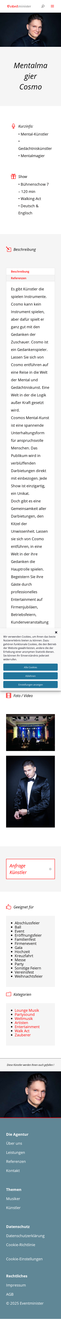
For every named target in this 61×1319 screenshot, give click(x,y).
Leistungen (15, 1152)
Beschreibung (20, 271)
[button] (56, 632)
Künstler (13, 1207)
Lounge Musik (27, 1010)
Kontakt (13, 1170)
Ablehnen (30, 675)
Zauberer (23, 1034)
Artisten (21, 1022)
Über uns (14, 1143)
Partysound (25, 1014)
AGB (10, 1294)
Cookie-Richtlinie (20, 1244)
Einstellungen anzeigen (30, 684)
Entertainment (27, 1026)
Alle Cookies (30, 667)
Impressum (16, 1285)
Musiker (13, 1198)
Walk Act (22, 1030)
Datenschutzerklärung (25, 1235)
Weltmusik (24, 1018)
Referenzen (18, 278)
